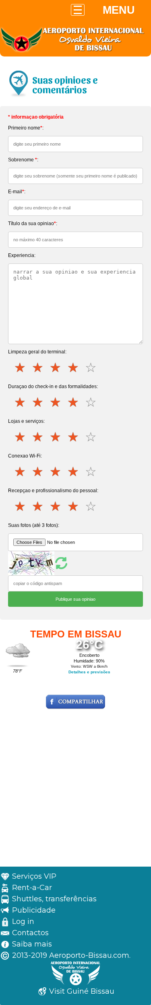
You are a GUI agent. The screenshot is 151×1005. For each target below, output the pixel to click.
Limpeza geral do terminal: (37, 352)
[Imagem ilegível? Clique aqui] (38, 563)
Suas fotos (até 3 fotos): (33, 525)
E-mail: (16, 191)
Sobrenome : (23, 160)
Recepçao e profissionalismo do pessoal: (53, 490)
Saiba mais (32, 944)
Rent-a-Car (32, 887)
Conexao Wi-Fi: (25, 456)
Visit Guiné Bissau (81, 991)
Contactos (30, 932)
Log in (23, 921)
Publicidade (34, 910)
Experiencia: (21, 255)
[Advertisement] (75, 791)
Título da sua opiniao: (32, 223)
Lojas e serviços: (26, 421)
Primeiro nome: (25, 128)
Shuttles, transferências (54, 898)
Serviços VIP (34, 876)
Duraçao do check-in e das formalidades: (53, 386)
